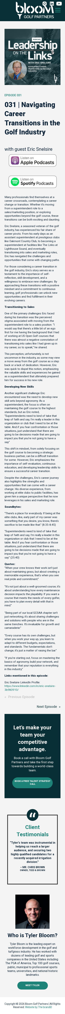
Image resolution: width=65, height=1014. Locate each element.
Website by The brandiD (38, 1007)
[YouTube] (59, 4)
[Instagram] (44, 4)
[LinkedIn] (52, 4)
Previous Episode (21, 697)
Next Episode (47, 707)
